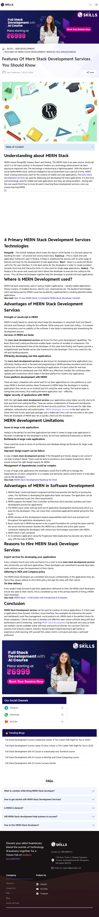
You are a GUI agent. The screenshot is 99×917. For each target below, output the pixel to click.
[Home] (60, 844)
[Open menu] (96, 4)
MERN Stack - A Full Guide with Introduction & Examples (40, 597)
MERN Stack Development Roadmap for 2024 (35, 479)
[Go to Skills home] (7, 4)
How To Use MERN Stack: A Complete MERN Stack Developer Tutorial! (47, 298)
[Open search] (90, 4)
